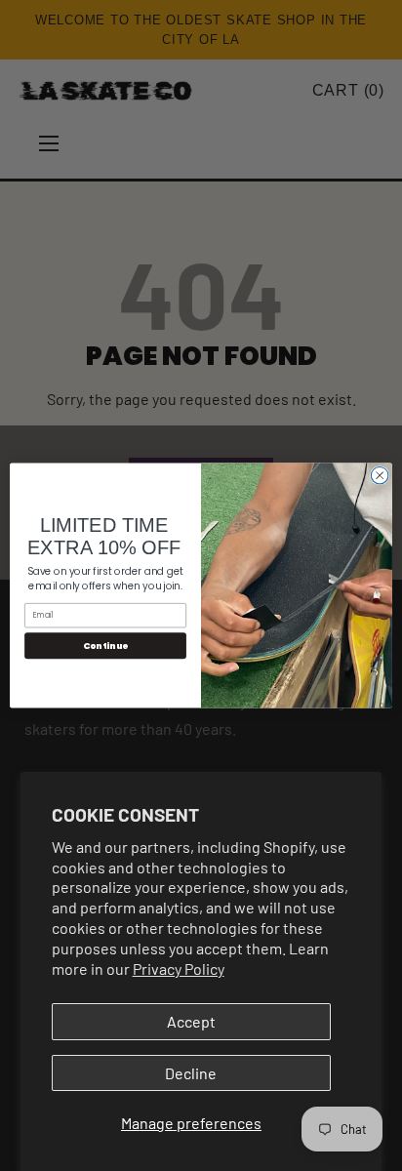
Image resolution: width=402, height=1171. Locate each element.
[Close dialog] (379, 475)
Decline (191, 1073)
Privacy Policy (178, 968)
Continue (106, 645)
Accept (191, 1021)
